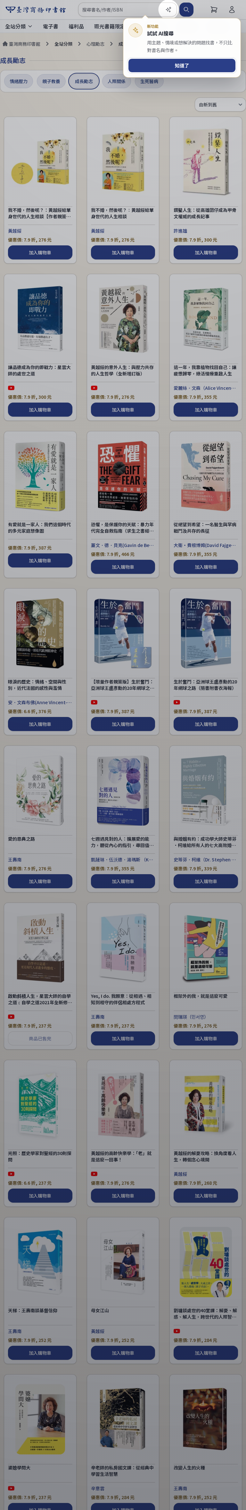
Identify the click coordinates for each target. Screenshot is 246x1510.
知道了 (182, 65)
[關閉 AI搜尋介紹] (123, 755)
